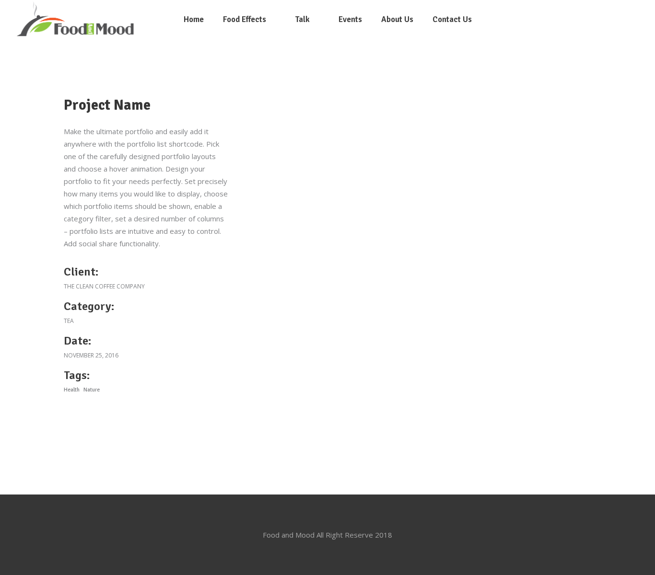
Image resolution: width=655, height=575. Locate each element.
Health (72, 389)
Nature (91, 389)
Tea (69, 321)
